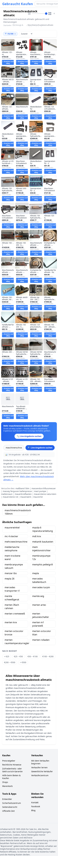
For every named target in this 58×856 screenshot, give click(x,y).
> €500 (23, 662)
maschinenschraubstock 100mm (16, 512)
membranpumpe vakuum (14, 566)
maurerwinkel (12, 527)
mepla (35, 573)
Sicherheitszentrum (11, 803)
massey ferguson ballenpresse (17, 491)
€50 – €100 (33, 656)
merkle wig (38, 596)
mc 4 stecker (11, 536)
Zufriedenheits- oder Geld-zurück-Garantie (12, 770)
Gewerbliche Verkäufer (42, 771)
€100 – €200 (47, 656)
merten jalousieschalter (40, 615)
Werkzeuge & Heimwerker (18, 26)
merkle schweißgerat (12, 598)
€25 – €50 (18, 656)
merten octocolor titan (41, 633)
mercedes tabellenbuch (39, 580)
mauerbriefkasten (23, 494)
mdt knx (36, 536)
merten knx (11, 622)
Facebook (35, 806)
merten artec (39, 604)
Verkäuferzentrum (39, 775)
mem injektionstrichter (41, 548)
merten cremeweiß (15, 613)
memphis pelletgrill (42, 564)
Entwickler (7, 799)
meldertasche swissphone (12, 548)
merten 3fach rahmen (12, 606)
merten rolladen (41, 639)
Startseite (7, 25)
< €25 (6, 656)
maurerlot (38, 497)
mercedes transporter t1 (12, 589)
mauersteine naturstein (45, 494)
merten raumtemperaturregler (16, 641)
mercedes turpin (41, 587)
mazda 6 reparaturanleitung (42, 529)
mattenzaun (7, 494)
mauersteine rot (10, 497)
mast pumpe (40, 491)
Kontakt (34, 802)
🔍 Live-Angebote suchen (40, 447)
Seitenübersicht (9, 807)
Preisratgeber (8, 760)
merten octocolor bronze (14, 633)
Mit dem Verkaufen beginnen (40, 762)
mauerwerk (25, 497)
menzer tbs (11, 573)
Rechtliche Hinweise (11, 764)
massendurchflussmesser (44, 488)
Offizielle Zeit (8, 811)
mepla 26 (9, 578)
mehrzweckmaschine (16, 541)
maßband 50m (22, 488)
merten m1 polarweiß (38, 624)
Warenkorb (7, 786)
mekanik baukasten (42, 541)
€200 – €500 (9, 662)
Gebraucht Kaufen (17, 4)
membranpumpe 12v (41, 557)
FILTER (10, 34)
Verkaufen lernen (39, 767)
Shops (5, 782)
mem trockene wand (12, 557)
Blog (33, 810)
